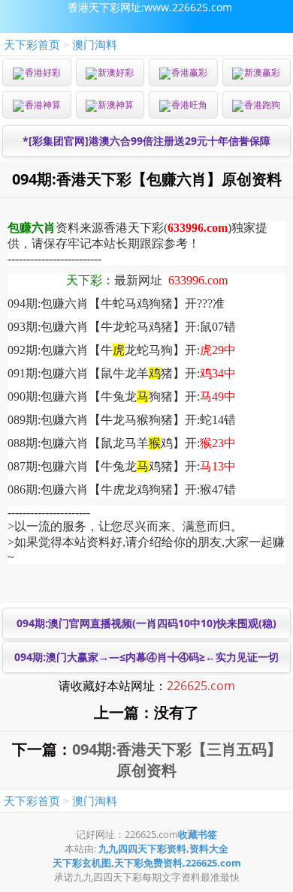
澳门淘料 (94, 44)
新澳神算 (116, 104)
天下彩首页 (32, 44)
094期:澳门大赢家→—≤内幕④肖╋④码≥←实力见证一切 (146, 657)
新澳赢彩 (262, 72)
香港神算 (43, 104)
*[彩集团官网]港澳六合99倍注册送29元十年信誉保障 (146, 141)
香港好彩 (43, 72)
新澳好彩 (116, 72)
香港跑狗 (262, 104)
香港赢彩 (189, 72)
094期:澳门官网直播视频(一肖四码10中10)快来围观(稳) (146, 623)
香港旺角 (189, 104)
